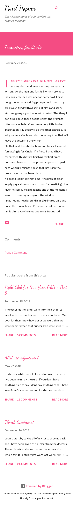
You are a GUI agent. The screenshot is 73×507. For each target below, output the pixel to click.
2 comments (26, 464)
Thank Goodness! (19, 422)
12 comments (27, 399)
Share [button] (59, 224)
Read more (60, 335)
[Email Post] (7, 224)
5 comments (26, 335)
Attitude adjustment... (23, 358)
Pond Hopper (20, 8)
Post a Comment (16, 252)
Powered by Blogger (39, 486)
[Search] (56, 7)
